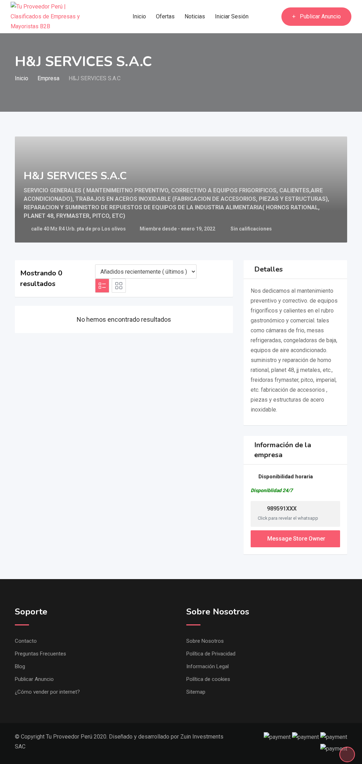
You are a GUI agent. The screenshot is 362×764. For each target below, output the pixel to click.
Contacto (26, 641)
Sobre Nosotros (205, 641)
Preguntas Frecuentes (40, 654)
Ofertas (165, 16)
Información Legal (207, 666)
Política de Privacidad (210, 654)
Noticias (195, 16)
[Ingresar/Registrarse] (272, 16)
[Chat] (261, 16)
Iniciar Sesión (232, 16)
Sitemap (195, 692)
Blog (20, 666)
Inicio (139, 16)
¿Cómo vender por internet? (47, 692)
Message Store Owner (296, 538)
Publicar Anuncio (320, 16)
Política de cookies (208, 679)
